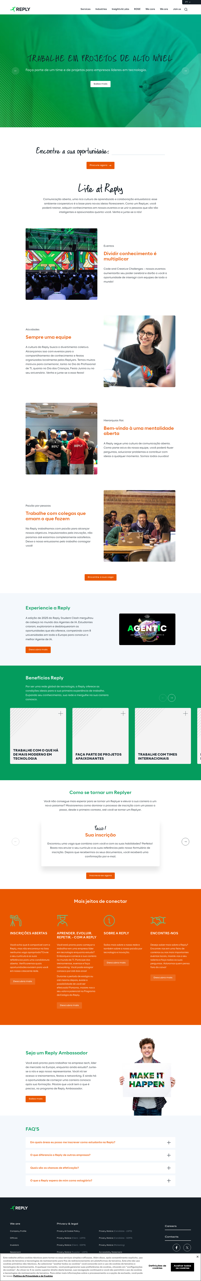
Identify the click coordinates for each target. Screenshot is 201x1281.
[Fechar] (197, 1256)
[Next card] (185, 71)
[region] (100, 1267)
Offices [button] (13, 1238)
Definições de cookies (157, 1267)
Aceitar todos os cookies (182, 1267)
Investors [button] (14, 1245)
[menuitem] (85, 9)
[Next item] (171, 698)
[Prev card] (15, 71)
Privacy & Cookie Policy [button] (68, 1231)
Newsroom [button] (15, 1252)
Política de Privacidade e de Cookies (33, 1276)
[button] (100, 88)
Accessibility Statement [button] (110, 1252)
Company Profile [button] (18, 1231)
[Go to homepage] (20, 9)
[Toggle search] (186, 9)
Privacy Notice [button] (71, 1238)
